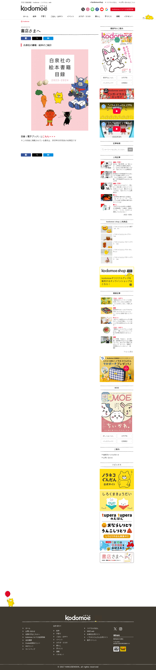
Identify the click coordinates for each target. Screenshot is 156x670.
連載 (118, 16)
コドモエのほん (111, 2)
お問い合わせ (108, 458)
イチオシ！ (128, 16)
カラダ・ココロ (85, 16)
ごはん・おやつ (57, 16)
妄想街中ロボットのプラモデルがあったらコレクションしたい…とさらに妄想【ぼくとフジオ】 (122, 312)
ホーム (25, 16)
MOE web (90, 631)
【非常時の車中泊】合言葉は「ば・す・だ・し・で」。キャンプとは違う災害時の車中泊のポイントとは (122, 199)
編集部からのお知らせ (111, 455)
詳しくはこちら (108, 436)
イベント (70, 16)
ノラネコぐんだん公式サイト (97, 637)
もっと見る (129, 352)
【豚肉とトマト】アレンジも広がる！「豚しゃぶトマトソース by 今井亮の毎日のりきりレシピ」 (123, 331)
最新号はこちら (108, 77)
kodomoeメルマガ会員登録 (122, 9)
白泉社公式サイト (93, 634)
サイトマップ (30, 649)
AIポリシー (29, 646)
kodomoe (26, 21)
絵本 (34, 16)
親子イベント (92, 640)
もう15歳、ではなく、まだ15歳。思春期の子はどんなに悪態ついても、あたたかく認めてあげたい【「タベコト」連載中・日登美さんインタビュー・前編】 (122, 343)
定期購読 (124, 83)
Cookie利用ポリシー (32, 643)
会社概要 (28, 640)
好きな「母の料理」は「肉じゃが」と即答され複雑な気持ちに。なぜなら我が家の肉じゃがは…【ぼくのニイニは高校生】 (122, 166)
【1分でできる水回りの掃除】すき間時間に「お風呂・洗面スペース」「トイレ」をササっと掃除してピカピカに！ (122, 209)
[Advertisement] (117, 578)
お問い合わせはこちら (127, 2)
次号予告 (124, 77)
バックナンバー (108, 83)
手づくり (108, 16)
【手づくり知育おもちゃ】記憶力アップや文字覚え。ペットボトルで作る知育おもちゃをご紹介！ (122, 322)
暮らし (97, 16)
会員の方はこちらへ (32, 634)
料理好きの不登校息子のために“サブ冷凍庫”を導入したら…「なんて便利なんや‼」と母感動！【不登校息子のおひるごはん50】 (122, 177)
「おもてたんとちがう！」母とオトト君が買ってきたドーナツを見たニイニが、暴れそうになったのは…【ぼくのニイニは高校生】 (122, 188)
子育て (43, 16)
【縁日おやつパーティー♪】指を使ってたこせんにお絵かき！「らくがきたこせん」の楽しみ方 (122, 302)
